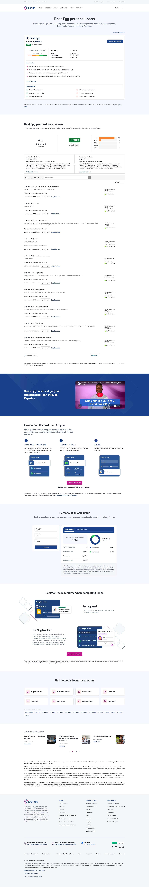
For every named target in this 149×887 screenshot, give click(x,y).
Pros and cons (31, 86)
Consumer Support (99, 2)
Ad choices (89, 854)
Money (55, 8)
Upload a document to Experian (67, 825)
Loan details (30, 63)
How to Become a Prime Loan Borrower (34, 737)
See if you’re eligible (115, 41)
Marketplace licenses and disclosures (67, 495)
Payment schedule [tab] (82, 529)
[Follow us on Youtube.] (123, 847)
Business (45, 2)
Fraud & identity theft (91, 806)
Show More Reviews (31, 355)
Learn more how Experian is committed (65, 844)
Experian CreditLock (112, 819)
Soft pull (26, 715)
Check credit (110, 809)
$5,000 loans (52, 712)
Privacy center (46, 854)
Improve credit (111, 812)
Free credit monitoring (113, 803)
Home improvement (29, 712)
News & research (90, 831)
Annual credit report (112, 822)
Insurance (78, 8)
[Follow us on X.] (116, 847)
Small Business (36, 2)
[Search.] (123, 8)
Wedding (113, 712)
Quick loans (100, 712)
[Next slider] (80, 752)
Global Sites (122, 2)
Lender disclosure (31, 81)
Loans (71, 8)
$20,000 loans (76, 712)
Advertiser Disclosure (119, 32)
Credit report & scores (91, 803)
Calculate (46, 547)
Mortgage (88, 822)
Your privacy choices (89, 844)
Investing (88, 825)
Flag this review (55, 197)
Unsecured (107, 712)
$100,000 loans (92, 712)
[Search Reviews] (89, 177)
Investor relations (109, 854)
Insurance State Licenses (31, 873)
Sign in (117, 8)
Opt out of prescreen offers (66, 822)
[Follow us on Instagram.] (119, 847)
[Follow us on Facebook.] (112, 847)
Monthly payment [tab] (69, 529)
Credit (40, 8)
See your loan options (74, 482)
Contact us (122, 854)
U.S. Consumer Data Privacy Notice (64, 854)
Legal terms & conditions (31, 854)
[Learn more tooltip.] (57, 51)
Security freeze (63, 803)
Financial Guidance (111, 2)
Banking (88, 809)
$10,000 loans (60, 712)
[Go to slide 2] (76, 752)
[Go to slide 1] (72, 752)
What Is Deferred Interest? (102, 736)
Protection (48, 8)
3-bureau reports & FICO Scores (116, 806)
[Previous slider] (69, 752)
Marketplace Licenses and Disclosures (34, 870)
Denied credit (62, 812)
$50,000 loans (84, 712)
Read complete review (31, 171)
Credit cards (89, 812)
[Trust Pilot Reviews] (118, 843)
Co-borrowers (119, 712)
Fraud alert (62, 806)
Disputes (61, 809)
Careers (98, 854)
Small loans (37, 712)
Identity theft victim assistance (67, 815)
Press (79, 854)
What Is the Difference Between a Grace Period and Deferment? (68, 738)
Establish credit (111, 815)
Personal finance (90, 828)
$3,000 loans (45, 712)
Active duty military (64, 819)
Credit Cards (63, 8)
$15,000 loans (68, 712)
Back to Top (94, 355)
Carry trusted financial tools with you (37, 844)
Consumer (26, 2)
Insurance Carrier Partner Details (33, 876)
